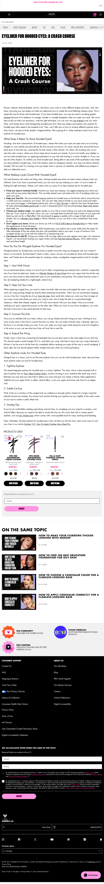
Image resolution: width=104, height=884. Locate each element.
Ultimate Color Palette (30, 218)
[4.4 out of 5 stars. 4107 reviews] (13, 467)
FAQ (4, 672)
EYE (53, 27)
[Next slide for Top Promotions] (99, 6)
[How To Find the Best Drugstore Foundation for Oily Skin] (19, 562)
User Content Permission (40, 871)
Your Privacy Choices (15, 691)
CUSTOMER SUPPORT (11, 660)
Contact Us (6, 666)
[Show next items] (102, 27)
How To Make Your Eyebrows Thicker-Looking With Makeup (66, 537)
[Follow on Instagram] (3, 839)
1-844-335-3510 (95, 827)
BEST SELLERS (20, 27)
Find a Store (46, 827)
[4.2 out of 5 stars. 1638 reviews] (34, 467)
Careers (57, 691)
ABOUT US (58, 660)
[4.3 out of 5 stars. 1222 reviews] (55, 467)
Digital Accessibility (62, 704)
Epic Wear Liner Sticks (88, 205)
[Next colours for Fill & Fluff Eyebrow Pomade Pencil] (62, 473)
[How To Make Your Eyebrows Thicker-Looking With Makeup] (19, 543)
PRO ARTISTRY (77, 27)
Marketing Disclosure (38, 774)
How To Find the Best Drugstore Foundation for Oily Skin (62, 556)
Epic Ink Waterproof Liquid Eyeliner (13, 457)
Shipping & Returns (10, 678)
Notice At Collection (11, 697)
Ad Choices (7, 722)
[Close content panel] (101, 6)
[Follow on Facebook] (19, 839)
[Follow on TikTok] (84, 839)
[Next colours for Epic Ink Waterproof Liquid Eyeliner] (20, 473)
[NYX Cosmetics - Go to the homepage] (52, 14)
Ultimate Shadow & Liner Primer (53, 273)
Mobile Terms (75, 784)
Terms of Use (7, 716)
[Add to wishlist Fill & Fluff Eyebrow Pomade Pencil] (62, 436)
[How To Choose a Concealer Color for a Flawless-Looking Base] (19, 582)
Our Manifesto (60, 666)
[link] (94, 14)
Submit (21, 509)
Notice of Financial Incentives (18, 776)
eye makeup (78, 120)
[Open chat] (91, 875)
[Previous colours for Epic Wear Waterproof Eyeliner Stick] (27, 473)
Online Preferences (62, 697)
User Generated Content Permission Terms (19, 728)
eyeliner (7, 117)
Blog (56, 672)
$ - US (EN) (7, 851)
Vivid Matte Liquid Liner (28, 205)
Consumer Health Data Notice (15, 704)
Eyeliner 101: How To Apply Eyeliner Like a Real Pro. (47, 424)
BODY (34, 27)
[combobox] (51, 21)
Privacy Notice (97, 774)
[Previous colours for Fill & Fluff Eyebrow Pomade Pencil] (48, 473)
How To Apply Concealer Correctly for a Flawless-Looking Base (69, 596)
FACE (62, 27)
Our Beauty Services (63, 685)
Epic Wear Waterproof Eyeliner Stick (34, 457)
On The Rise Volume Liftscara (66, 238)
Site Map (16, 871)
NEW (5, 27)
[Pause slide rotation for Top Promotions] (50, 8)
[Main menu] (100, 14)
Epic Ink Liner (62, 203)
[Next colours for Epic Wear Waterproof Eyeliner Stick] (41, 473)
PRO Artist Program (62, 678)
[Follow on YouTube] (52, 839)
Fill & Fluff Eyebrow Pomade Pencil (70, 223)
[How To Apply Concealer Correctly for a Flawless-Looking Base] (19, 602)
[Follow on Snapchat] (101, 839)
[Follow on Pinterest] (68, 839)
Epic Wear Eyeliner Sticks (35, 373)
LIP (44, 27)
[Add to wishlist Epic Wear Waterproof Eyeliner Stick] (41, 436)
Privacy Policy (8, 709)
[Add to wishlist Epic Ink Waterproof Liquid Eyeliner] (20, 436)
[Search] (3, 14)
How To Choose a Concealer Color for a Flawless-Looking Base (69, 576)
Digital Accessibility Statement (15, 735)
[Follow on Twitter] (35, 839)
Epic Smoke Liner (26, 415)
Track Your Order (9, 685)
